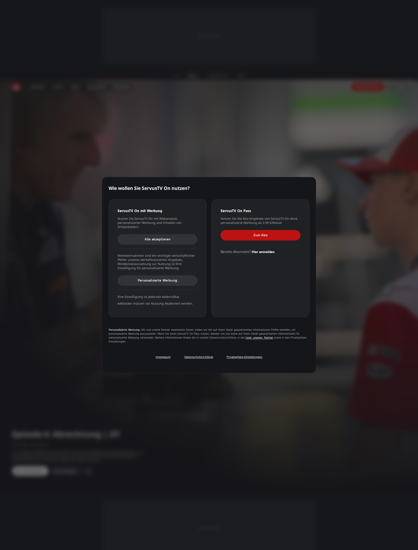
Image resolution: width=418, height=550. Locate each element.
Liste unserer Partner (259, 337)
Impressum (163, 357)
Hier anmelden (263, 252)
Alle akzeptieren (158, 239)
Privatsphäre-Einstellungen (244, 357)
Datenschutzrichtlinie (198, 357)
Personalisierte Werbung (157, 280)
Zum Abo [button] (260, 235)
